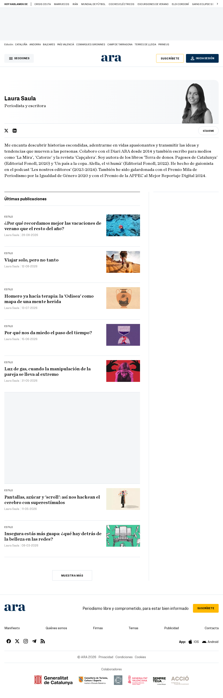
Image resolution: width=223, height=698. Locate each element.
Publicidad (171, 628)
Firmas (98, 628)
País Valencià (65, 44)
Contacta (212, 628)
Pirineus (163, 44)
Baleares (49, 44)
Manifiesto (12, 628)
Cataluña (21, 44)
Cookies (140, 657)
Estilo (8, 216)
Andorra (35, 44)
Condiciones (124, 657)
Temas (133, 628)
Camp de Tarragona (119, 44)
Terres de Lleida (145, 44)
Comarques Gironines (90, 44)
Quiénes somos (56, 628)
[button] (217, 4)
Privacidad (105, 657)
